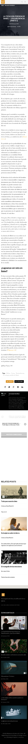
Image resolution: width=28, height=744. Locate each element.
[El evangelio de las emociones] (14, 557)
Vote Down (20, 381)
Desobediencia (20, 373)
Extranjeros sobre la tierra (10, 533)
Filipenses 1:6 (11, 350)
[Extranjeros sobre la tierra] (14, 523)
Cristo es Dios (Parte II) (7, 506)
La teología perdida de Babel (11, 375)
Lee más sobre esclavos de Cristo (10, 605)
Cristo (12, 373)
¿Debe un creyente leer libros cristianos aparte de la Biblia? (17, 417)
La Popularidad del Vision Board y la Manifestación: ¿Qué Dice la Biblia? (10, 632)
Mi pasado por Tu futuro (7, 676)
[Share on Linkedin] (22, 387)
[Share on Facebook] (5, 387)
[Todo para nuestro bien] (14, 492)
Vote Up (10, 381)
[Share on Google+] (13, 387)
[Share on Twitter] (9, 387)
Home (2, 5)
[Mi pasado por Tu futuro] (14, 667)
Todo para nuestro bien (9, 501)
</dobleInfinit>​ (21, 737)
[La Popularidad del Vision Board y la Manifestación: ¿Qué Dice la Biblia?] (14, 623)
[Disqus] (14, 459)
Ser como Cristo (5, 571)
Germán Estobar (12, 26)
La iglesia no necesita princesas (9, 721)
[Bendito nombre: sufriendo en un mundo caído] (14, 646)
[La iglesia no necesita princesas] (14, 712)
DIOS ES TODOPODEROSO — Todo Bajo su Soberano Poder (11, 424)
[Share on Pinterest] (17, 387)
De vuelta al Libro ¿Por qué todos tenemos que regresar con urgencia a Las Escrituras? (13, 544)
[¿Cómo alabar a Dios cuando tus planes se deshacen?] (14, 689)
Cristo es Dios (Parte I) (7, 537)
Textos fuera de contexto (8, 577)
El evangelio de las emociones (11, 567)
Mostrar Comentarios (14, 434)
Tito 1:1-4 (3, 512)
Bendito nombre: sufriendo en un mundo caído (13, 655)
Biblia (8, 373)
